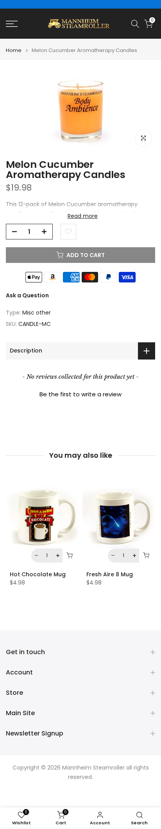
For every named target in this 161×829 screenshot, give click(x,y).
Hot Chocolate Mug (38, 574)
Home (13, 50)
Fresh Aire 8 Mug (109, 574)
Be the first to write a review (80, 394)
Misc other (36, 312)
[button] (80, 393)
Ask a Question (27, 295)
